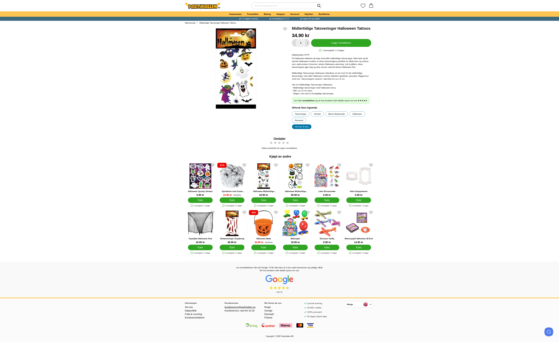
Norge (267, 307)
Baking (267, 14)
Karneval (294, 14)
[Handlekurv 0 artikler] (371, 5)
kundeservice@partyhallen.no (240, 307)
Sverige (268, 310)
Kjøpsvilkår (191, 310)
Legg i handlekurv (341, 43)
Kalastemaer (235, 14)
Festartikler (252, 14)
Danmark (269, 314)
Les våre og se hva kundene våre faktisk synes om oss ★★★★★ (330, 100)
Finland (268, 317)
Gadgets (280, 14)
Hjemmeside (190, 23)
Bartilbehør (324, 14)
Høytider (309, 14)
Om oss (189, 307)
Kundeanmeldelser (195, 317)
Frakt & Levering (193, 314)
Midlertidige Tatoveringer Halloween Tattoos (217, 23)
